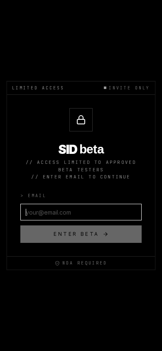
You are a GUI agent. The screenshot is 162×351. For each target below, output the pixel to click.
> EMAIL (33, 195)
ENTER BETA (76, 234)
